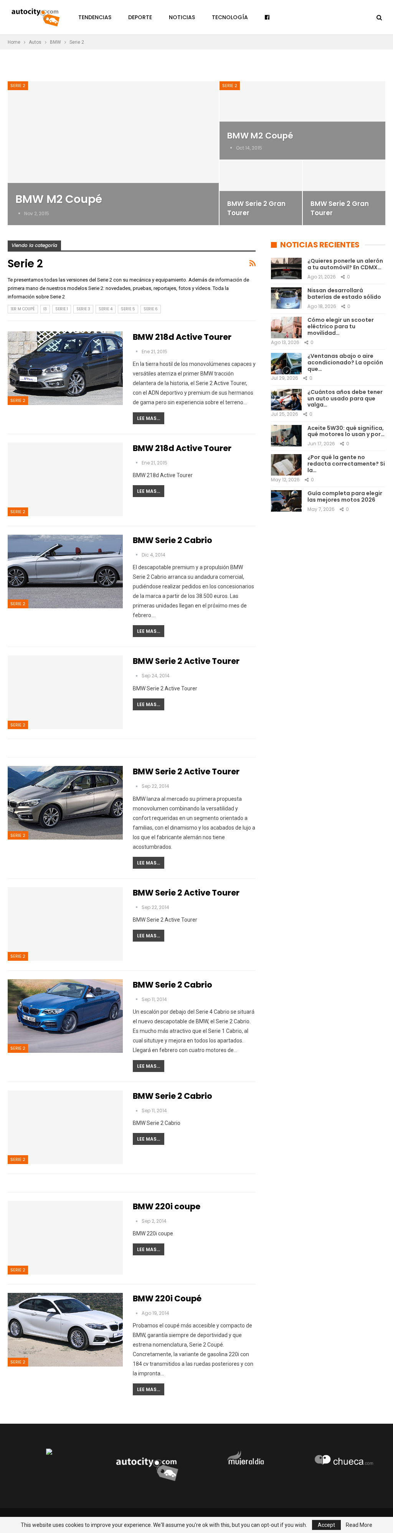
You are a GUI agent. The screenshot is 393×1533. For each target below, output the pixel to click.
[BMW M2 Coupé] (113, 153)
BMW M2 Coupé (58, 199)
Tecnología (230, 17)
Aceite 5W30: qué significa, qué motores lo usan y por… (346, 431)
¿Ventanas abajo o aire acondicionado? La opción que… (345, 362)
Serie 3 (83, 309)
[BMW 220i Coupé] (65, 1330)
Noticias (182, 17)
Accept (326, 1525)
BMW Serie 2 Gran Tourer (256, 208)
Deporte (140, 17)
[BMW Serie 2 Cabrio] (65, 571)
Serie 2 (17, 85)
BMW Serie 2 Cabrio (172, 540)
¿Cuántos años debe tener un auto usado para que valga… (345, 398)
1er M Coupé (23, 309)
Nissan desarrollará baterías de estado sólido (344, 294)
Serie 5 (128, 309)
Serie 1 (61, 309)
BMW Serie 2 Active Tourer (186, 661)
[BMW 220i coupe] (65, 1237)
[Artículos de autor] (19, 213)
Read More (359, 1525)
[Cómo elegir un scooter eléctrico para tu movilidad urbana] (286, 327)
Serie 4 (105, 309)
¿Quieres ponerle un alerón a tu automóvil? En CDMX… (345, 264)
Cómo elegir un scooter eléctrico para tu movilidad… (340, 326)
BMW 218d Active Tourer (182, 336)
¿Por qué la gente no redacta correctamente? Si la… (346, 463)
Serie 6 (151, 309)
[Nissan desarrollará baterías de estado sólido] (286, 298)
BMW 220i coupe (166, 1206)
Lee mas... (148, 418)
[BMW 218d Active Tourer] (65, 368)
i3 (45, 309)
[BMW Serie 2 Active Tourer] (65, 692)
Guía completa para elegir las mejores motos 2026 (344, 496)
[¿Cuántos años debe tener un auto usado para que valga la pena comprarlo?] (286, 399)
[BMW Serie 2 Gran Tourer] (261, 193)
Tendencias (94, 17)
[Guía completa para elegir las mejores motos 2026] (286, 501)
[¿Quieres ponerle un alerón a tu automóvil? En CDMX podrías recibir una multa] (286, 268)
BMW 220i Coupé (167, 1298)
